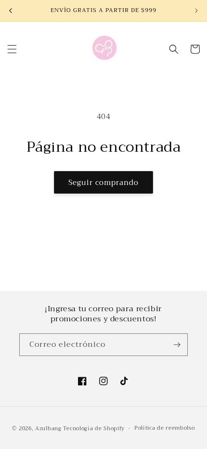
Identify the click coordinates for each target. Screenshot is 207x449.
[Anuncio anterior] (10, 10)
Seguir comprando (103, 182)
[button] (12, 49)
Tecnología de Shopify (94, 428)
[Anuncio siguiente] (196, 10)
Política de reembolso (164, 428)
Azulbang (48, 428)
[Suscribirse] (176, 344)
